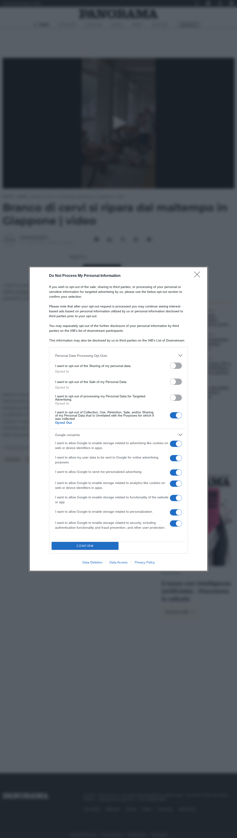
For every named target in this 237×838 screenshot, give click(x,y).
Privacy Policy (145, 562)
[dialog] (118, 419)
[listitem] (118, 355)
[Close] (198, 276)
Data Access (118, 562)
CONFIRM (85, 546)
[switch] (176, 366)
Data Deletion (92, 562)
